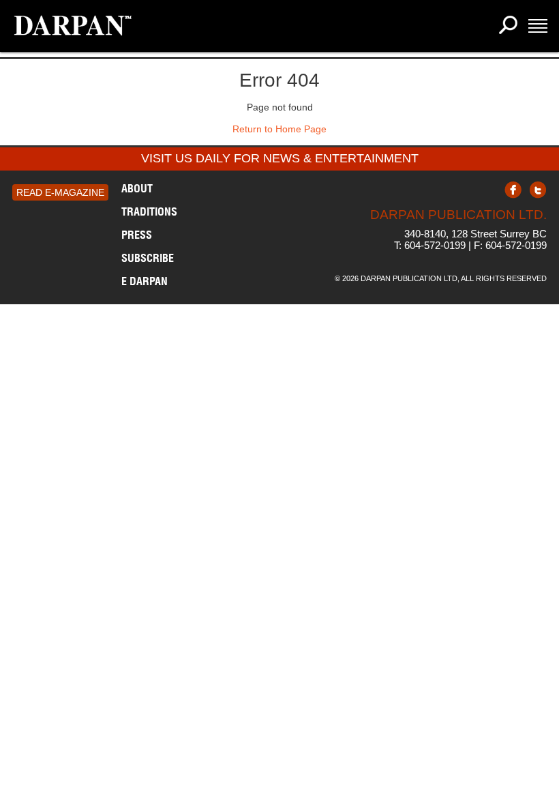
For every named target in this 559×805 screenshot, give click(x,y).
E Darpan (144, 281)
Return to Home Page (279, 128)
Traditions (149, 211)
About (137, 188)
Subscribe (147, 258)
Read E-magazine (60, 192)
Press (136, 234)
